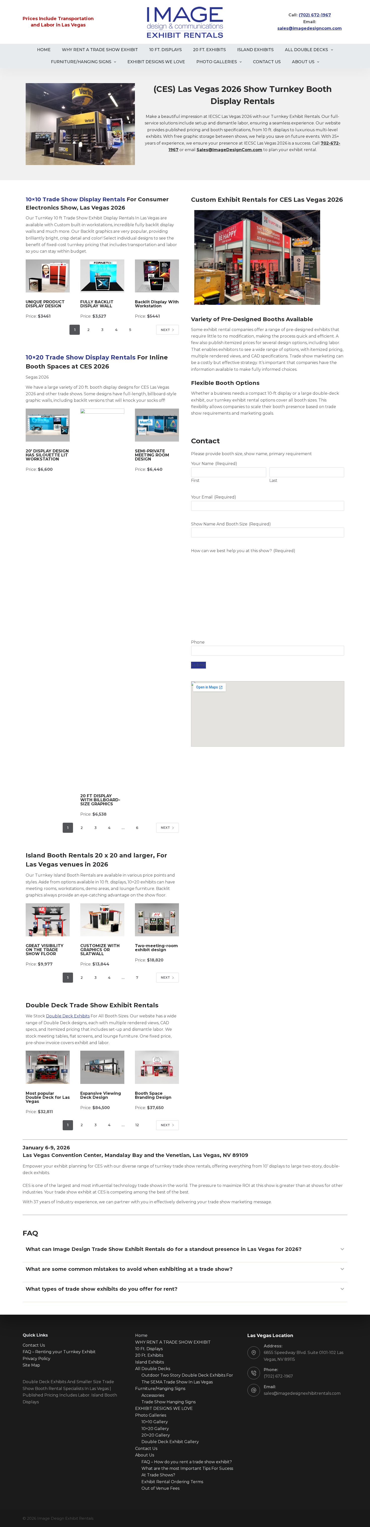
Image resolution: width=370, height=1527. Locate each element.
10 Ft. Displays (165, 49)
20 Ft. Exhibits (209, 49)
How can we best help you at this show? (243, 550)
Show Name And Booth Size (231, 524)
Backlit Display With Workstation (157, 304)
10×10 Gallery (154, 1421)
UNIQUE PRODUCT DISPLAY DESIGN (45, 304)
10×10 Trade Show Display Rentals (75, 199)
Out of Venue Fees (160, 1488)
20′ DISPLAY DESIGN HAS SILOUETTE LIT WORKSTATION (47, 455)
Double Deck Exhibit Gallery (170, 1441)
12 (137, 1125)
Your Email (213, 497)
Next (165, 330)
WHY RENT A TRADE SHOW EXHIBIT (100, 49)
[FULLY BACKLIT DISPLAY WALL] (102, 275)
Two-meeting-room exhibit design (156, 947)
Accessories (152, 1395)
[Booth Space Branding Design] (157, 1067)
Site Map (31, 1365)
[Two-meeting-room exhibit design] (157, 919)
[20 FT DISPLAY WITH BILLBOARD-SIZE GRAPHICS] (102, 597)
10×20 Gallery (155, 1428)
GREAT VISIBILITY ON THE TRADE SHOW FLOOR (44, 949)
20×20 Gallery (155, 1435)
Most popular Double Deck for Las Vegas (48, 1097)
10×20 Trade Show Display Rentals (80, 357)
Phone (198, 642)
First (195, 480)
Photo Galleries (216, 61)
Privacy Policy (36, 1358)
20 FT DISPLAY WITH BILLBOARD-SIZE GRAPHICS (100, 799)
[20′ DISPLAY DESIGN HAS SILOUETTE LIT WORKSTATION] (48, 425)
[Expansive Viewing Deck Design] (102, 1067)
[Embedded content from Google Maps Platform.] (267, 714)
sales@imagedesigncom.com (309, 28)
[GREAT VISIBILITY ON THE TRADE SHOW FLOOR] (48, 919)
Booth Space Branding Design (153, 1095)
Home (44, 49)
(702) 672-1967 (278, 1376)
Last (273, 480)
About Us (303, 61)
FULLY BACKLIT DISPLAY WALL (97, 304)
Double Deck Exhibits (68, 1016)
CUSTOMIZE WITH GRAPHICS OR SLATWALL (100, 949)
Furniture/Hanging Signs (81, 61)
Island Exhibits (255, 49)
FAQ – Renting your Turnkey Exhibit (59, 1351)
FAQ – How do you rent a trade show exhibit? (186, 1461)
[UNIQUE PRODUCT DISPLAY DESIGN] (48, 275)
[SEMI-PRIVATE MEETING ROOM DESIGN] (157, 425)
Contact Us (267, 61)
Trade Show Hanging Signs (168, 1402)
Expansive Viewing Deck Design (100, 1095)
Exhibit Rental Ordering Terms (172, 1481)
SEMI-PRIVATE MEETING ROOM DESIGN (152, 455)
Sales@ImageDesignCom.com (229, 149)
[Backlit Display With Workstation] (157, 275)
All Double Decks (306, 49)
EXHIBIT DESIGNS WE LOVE (156, 61)
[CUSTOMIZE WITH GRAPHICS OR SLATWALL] (102, 919)
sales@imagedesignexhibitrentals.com (302, 1393)
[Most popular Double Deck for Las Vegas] (48, 1067)
